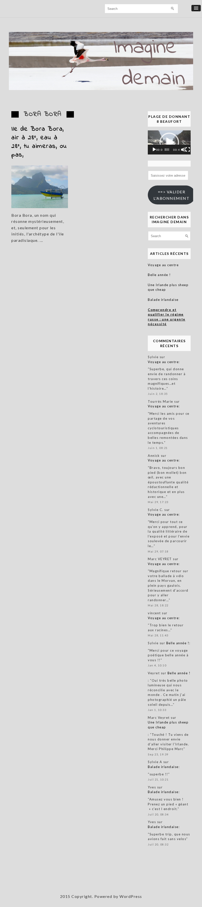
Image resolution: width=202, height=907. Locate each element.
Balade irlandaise (163, 300)
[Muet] (183, 149)
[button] (169, 142)
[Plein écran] (187, 149)
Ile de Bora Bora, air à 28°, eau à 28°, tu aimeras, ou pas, (39, 142)
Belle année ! (159, 275)
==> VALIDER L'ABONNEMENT (171, 194)
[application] (169, 142)
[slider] (167, 149)
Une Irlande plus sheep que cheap (168, 287)
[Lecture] (154, 149)
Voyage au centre (163, 265)
